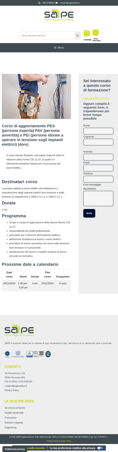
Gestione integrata (14, 422)
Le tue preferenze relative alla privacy (72, 448)
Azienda (87, 151)
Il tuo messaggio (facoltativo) (92, 186)
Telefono (88, 173)
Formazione (11, 417)
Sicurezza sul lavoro (15, 407)
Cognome (88, 136)
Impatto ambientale (14, 412)
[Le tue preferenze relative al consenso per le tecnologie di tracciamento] (14, 449)
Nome (86, 125)
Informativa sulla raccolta (30, 448)
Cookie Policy (65, 441)
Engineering (10, 427)
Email (86, 162)
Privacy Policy (12, 390)
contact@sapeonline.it (16, 386)
